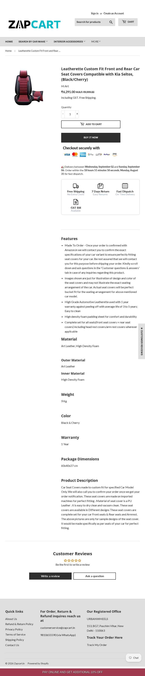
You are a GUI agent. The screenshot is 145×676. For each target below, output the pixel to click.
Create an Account (114, 13)
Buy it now (91, 137)
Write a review (50, 576)
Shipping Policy (14, 639)
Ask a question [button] (94, 576)
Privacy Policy (14, 629)
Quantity (66, 107)
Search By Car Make (32, 41)
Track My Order (97, 644)
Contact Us (12, 645)
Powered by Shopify (38, 663)
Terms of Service (15, 634)
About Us (11, 618)
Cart (130, 21)
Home (9, 41)
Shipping (90, 97)
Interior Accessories (68, 41)
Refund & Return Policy (19, 624)
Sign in (94, 13)
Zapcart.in (19, 663)
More (95, 41)
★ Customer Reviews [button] (141, 341)
